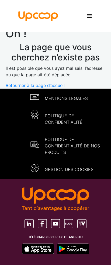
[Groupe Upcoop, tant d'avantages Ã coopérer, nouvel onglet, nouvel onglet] (55, 199)
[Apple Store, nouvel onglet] (39, 249)
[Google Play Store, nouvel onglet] (73, 249)
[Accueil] (38, 15)
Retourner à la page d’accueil (35, 85)
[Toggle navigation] (89, 16)
